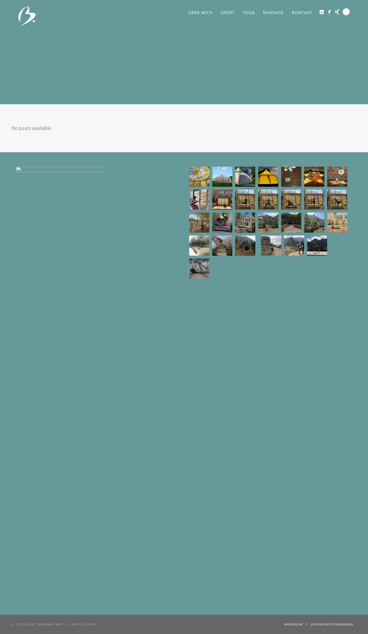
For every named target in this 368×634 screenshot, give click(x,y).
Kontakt (302, 12)
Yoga (249, 12)
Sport (228, 12)
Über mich (200, 12)
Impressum (293, 624)
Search (346, 11)
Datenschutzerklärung (332, 624)
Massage (273, 12)
